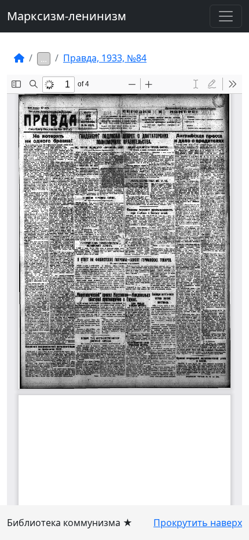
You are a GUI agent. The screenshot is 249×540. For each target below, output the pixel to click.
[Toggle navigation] (226, 16)
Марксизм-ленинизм (66, 16)
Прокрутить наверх (197, 522)
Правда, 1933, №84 (105, 58)
